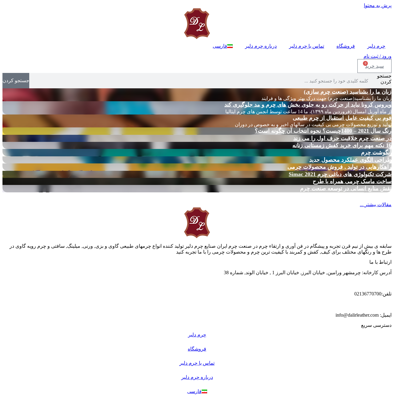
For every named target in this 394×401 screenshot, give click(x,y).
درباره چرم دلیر (261, 46)
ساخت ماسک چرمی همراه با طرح (352, 181)
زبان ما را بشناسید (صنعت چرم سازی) (348, 92)
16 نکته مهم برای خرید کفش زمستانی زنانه (342, 145)
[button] (376, 204)
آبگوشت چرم (376, 152)
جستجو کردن (384, 78)
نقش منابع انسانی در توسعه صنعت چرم (346, 188)
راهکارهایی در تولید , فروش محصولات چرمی (339, 167)
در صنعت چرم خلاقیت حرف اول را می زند (342, 138)
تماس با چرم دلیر (306, 46)
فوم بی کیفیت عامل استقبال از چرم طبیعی (342, 118)
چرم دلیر (376, 46)
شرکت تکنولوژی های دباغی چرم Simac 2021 (340, 174)
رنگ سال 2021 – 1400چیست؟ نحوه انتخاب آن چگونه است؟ (323, 131)
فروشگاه (345, 46)
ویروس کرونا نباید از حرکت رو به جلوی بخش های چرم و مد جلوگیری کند (308, 105)
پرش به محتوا (378, 5)
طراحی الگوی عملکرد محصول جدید (350, 160)
